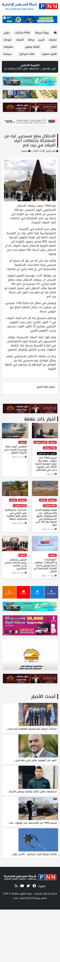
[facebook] (34, 886)
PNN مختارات (22, 32)
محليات (53, 39)
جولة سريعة (42, 32)
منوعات (7, 39)
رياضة (31, 39)
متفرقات (8, 46)
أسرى (41, 39)
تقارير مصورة (49, 54)
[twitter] (28, 886)
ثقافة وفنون (32, 46)
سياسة (7, 54)
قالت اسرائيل (26, 54)
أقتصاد (20, 39)
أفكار (54, 46)
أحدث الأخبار (43, 696)
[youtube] (21, 886)
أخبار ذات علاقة (40, 419)
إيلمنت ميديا (19, 898)
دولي (6, 32)
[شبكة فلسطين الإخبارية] (30, 5)
